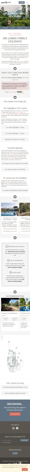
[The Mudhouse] (9, 356)
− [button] (2, 339)
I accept (25, 469)
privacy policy (8, 442)
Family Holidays (17, 33)
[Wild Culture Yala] (18, 367)
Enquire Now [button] (15, 414)
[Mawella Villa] (14, 368)
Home (9, 33)
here (21, 159)
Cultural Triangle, (19, 112)
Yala (6, 113)
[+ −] (15, 356)
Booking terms (19, 461)
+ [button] (2, 337)
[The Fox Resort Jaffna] (9, 344)
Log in (15, 453)
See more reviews (12, 92)
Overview (5, 28)
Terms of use (12, 461)
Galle (11, 153)
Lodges (20, 28)
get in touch (21, 61)
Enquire (21, 2)
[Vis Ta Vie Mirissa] (13, 369)
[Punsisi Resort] (13, 363)
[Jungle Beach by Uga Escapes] (17, 350)
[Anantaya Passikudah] (20, 356)
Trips (12, 28)
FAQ (26, 28)
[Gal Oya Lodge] (18, 360)
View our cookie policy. (21, 467)
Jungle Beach (11, 158)
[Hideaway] (21, 363)
